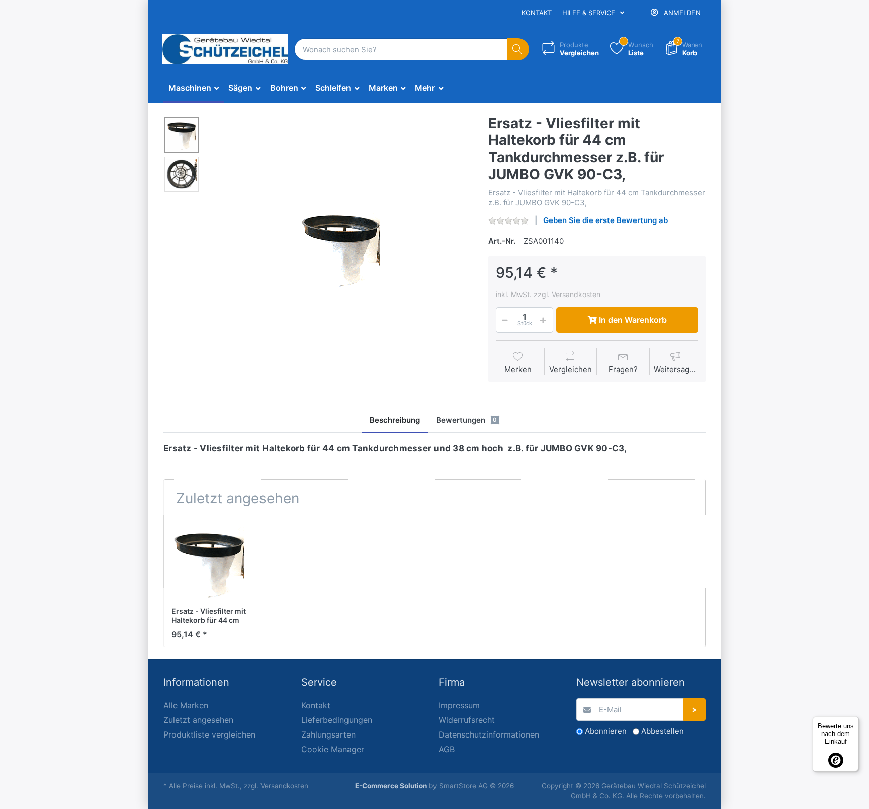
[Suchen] (518, 49)
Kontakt (537, 13)
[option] (340, 248)
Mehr (426, 88)
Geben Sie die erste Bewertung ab (605, 220)
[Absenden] (694, 709)
